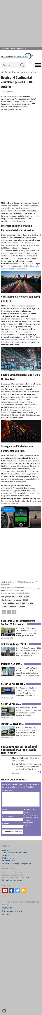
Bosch (26, 596)
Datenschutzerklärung (12, 911)
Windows (6, 855)
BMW (20, 596)
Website (5, 824)
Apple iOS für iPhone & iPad (14, 852)
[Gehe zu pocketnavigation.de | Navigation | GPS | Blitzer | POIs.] (2, 72)
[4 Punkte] (21, 587)
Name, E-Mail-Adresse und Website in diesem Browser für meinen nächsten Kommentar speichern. (31, 817)
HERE (25, 600)
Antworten (16, 773)
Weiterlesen (6, 638)
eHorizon (17, 600)
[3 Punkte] (19, 587)
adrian (31, 582)
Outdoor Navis (9, 860)
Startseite (5, 48)
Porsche (30, 603)
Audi (14, 596)
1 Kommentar (7, 91)
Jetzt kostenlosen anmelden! (15, 879)
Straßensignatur (9, 606)
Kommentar (7, 790)
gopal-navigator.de (18, 48)
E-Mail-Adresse (8, 816)
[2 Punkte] (17, 587)
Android (6, 850)
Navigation (20, 603)
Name (4, 809)
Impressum (7, 908)
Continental (7, 600)
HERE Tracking (8, 603)
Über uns (6, 914)
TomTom (21, 606)
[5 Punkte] (23, 587)
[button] (4, 612)
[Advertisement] (21, 23)
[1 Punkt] (15, 587)
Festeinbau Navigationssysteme (21, 72)
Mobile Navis (24, 593)
